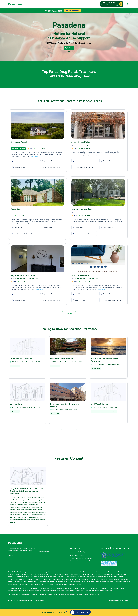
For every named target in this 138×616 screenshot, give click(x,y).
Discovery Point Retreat (22, 142)
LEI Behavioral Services (21, 358)
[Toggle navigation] (127, 4)
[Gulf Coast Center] (108, 392)
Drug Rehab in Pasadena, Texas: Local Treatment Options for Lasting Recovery (27, 491)
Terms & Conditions (115, 600)
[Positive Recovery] (98, 258)
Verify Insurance (44, 551)
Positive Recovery (80, 275)
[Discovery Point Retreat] (37, 125)
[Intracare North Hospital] (68, 346)
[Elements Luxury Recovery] (98, 192)
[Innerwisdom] (27, 392)
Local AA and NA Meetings (78, 552)
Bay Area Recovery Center (23, 275)
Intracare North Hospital (61, 358)
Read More (34, 156)
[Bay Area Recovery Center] (37, 258)
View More (69, 314)
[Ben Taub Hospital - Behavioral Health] (68, 392)
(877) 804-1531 (110, 3)
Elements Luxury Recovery (84, 209)
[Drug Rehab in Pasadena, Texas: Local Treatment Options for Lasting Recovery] (28, 476)
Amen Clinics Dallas (80, 142)
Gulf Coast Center (99, 404)
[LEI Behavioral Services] (27, 346)
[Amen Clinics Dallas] (98, 125)
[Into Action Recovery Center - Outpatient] (108, 346)
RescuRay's (16, 209)
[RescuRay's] (37, 192)
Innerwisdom (16, 404)
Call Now (70, 48)
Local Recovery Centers (77, 555)
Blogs (41, 548)
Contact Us (42, 555)
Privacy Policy (126, 600)
